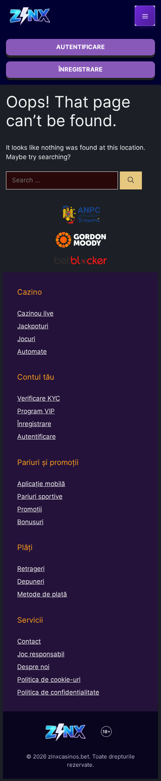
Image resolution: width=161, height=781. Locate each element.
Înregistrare (34, 424)
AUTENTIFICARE (80, 47)
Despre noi (33, 667)
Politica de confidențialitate (58, 692)
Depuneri (30, 581)
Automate (32, 351)
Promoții (29, 509)
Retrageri (31, 568)
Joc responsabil (40, 654)
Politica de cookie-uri (48, 679)
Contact (29, 641)
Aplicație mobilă (41, 483)
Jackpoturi (32, 326)
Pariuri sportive (40, 496)
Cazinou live (35, 313)
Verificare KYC (38, 398)
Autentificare (36, 436)
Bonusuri (30, 522)
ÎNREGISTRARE (80, 69)
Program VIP (36, 411)
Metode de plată (42, 594)
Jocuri (26, 339)
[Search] (131, 180)
